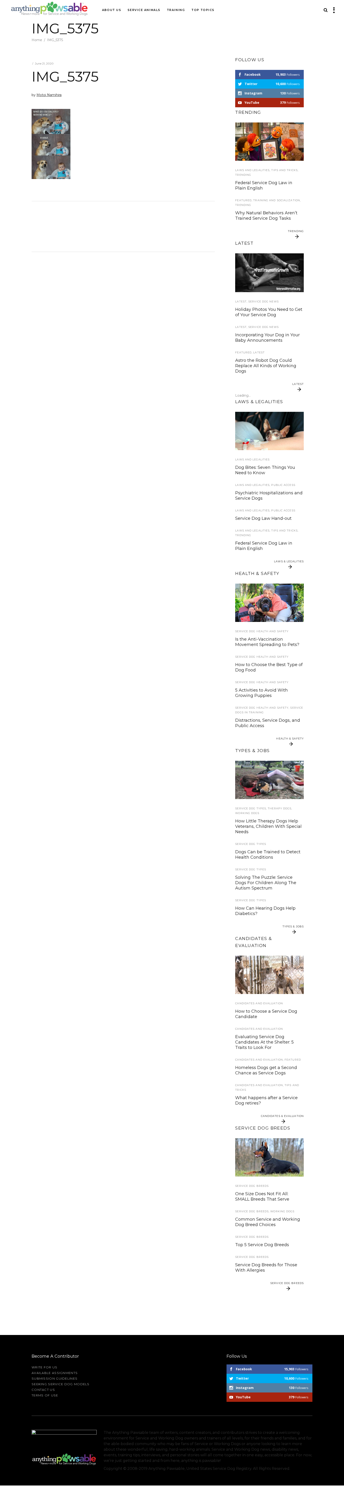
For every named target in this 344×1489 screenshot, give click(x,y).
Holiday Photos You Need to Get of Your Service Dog (268, 312)
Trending (243, 174)
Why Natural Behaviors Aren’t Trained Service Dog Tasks (266, 215)
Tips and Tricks (284, 170)
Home (37, 40)
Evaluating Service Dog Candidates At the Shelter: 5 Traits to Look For (264, 1042)
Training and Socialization (276, 200)
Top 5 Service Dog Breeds (262, 1244)
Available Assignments (55, 1373)
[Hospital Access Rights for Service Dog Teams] (269, 431)
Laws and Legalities (252, 170)
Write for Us (45, 1367)
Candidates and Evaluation (259, 1003)
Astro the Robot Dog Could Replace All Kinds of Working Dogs (265, 366)
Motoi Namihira (49, 95)
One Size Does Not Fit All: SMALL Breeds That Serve (262, 1196)
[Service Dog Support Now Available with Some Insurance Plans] (269, 603)
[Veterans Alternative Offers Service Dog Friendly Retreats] (269, 272)
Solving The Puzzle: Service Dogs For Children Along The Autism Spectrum (265, 883)
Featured (243, 200)
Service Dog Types (250, 808)
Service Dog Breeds (252, 1186)
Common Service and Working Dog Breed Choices (267, 1222)
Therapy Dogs (279, 808)
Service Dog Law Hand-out (263, 518)
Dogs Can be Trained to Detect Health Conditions (267, 854)
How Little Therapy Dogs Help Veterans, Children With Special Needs (268, 826)
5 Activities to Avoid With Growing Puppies (261, 693)
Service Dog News (263, 301)
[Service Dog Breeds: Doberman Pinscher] (269, 1157)
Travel (241, 252)
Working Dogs (247, 813)
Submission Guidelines (54, 1378)
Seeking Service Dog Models (61, 1384)
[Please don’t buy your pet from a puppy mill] (269, 975)
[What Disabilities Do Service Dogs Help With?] (269, 780)
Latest (241, 301)
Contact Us (43, 1390)
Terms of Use (45, 1395)
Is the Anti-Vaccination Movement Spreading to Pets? (267, 642)
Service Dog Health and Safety (262, 631)
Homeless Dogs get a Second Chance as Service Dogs (266, 1070)
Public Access (283, 485)
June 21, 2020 (44, 63)
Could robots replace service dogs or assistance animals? (265, 399)
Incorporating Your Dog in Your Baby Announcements (267, 337)
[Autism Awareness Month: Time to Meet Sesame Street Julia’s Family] (269, 141)
